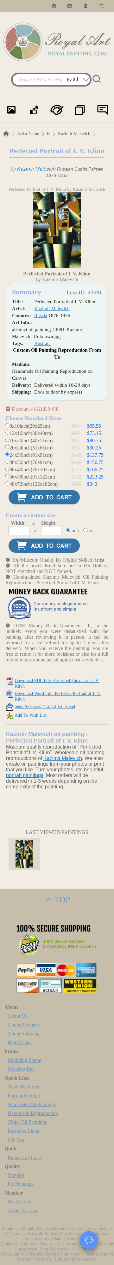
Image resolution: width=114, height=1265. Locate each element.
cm (90, 530)
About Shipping (24, 1033)
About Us (17, 1016)
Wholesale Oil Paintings (32, 1104)
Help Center (20, 1042)
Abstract (42, 343)
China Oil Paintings (27, 1122)
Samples (16, 1175)
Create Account (23, 1210)
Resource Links (23, 1131)
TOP (61, 899)
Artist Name (28, 133)
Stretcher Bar (21, 1069)
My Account (20, 1201)
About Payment (23, 1024)
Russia (40, 315)
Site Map (17, 1139)
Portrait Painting (24, 1095)
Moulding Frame (24, 1060)
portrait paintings (24, 775)
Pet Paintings (21, 1184)
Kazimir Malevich (74, 133)
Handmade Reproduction (33, 1113)
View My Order (24, 1086)
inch (74, 530)
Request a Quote (24, 1157)
